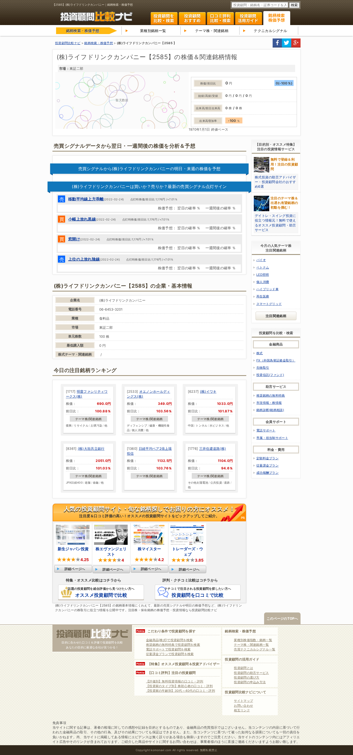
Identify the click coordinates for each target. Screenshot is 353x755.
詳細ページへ (75, 569)
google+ (296, 43)
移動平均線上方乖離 (86, 198)
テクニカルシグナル (270, 30)
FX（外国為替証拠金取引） (275, 360)
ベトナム (262, 267)
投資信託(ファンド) (270, 375)
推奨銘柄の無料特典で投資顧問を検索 (173, 645)
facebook (277, 43)
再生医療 (262, 296)
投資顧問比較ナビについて (245, 692)
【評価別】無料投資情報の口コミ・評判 (174, 681)
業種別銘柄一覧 (153, 30)
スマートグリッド (269, 304)
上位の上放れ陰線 (84, 259)
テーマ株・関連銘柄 (211, 30)
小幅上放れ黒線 (82, 219)
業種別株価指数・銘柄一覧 (253, 640)
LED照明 (262, 275)
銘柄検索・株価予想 (240, 631)
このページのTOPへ (282, 618)
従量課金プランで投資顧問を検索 (170, 654)
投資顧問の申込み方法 (250, 682)
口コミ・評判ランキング (220, 18)
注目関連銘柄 (276, 316)
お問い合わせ (243, 705)
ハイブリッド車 (267, 289)
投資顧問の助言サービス (251, 673)
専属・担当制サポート (272, 438)
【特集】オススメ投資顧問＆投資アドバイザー (184, 664)
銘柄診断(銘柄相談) (270, 410)
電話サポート (265, 430)
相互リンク (242, 710)
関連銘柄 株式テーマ (276, 18)
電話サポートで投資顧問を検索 (168, 649)
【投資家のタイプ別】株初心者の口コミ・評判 (179, 686)
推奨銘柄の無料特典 (270, 395)
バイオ (261, 260)
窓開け (74, 239)
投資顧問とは (243, 668)
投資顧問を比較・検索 (164, 18)
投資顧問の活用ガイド (242, 659)
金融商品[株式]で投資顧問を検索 (169, 640)
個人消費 (262, 282)
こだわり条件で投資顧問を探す (172, 631)
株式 (259, 353)
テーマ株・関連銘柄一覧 (251, 645)
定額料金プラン (267, 458)
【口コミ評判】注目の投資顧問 (172, 673)
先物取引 (262, 367)
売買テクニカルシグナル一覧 (254, 649)
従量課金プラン (267, 465)
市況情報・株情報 (269, 403)
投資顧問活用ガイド (248, 18)
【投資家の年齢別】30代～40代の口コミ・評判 (180, 691)
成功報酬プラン (267, 473)
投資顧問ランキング (192, 18)
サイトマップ (243, 701)
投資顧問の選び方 (246, 677)
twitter (286, 43)
